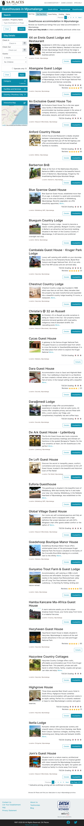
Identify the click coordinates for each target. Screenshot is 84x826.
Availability (76, 61)
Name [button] (68, 14)
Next (80, 17)
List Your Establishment (11, 805)
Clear (7, 29)
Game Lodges (67, 3)
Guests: (5, 54)
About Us (34, 802)
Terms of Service (31, 825)
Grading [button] (61, 14)
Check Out (6, 47)
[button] (25, 103)
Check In (5, 40)
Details (66, 61)
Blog (32, 808)
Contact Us (6, 802)
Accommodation (51, 3)
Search (21, 29)
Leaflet (4, 125)
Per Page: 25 (75, 782)
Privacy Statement (9, 810)
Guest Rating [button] (52, 14)
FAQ (3, 808)
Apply (22, 75)
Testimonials (35, 805)
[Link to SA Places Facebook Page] (68, 823)
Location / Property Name (12, 20)
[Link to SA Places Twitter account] (75, 823)
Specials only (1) (20, 68)
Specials (78, 3)
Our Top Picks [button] (41, 14)
